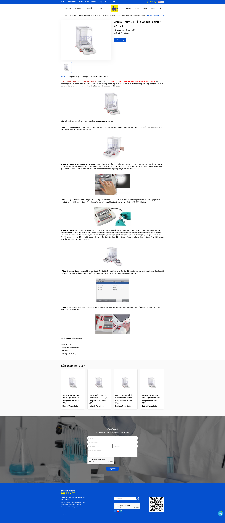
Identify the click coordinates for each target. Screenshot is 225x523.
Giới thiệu (78, 8)
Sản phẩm (90, 8)
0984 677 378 (91, 2)
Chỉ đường (153, 2)
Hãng (100, 8)
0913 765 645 (82, 2)
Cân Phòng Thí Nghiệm (84, 15)
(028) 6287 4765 (80, 502)
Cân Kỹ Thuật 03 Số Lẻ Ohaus (110, 15)
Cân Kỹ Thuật (96, 15)
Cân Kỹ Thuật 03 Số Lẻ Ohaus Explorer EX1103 (161, 15)
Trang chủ (68, 8)
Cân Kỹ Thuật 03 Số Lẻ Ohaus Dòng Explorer (133, 15)
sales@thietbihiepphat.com (114, 2)
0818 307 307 (72, 2)
